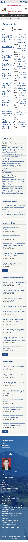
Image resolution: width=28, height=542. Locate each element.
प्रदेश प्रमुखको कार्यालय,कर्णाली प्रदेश (9, 151)
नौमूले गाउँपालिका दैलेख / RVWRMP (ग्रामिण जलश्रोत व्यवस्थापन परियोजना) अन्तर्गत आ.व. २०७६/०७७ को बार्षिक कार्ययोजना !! (14, 245)
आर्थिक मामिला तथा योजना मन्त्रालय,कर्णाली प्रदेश (12, 154)
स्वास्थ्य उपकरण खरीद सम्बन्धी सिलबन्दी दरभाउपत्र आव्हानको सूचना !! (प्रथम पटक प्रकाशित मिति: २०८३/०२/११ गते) (13, 321)
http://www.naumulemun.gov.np (12, 527)
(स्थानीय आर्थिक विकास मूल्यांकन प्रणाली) (14, 212)
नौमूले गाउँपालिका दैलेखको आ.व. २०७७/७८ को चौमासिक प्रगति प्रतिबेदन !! (7, 124)
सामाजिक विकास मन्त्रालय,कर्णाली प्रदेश (10, 158)
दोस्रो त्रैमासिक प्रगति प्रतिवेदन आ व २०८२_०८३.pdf (22, 49)
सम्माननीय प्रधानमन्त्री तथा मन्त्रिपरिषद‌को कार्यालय (12, 147)
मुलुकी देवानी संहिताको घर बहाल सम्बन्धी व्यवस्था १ (12, 186)
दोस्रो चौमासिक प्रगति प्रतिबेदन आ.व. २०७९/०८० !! (7, 93)
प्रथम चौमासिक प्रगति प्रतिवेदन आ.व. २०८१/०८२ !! (7, 76)
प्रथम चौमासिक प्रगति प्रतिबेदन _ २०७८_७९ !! (7, 113)
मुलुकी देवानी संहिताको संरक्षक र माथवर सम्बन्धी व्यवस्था (13, 183)
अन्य (5, 271)
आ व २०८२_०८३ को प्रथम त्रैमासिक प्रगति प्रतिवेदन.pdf (22, 58)
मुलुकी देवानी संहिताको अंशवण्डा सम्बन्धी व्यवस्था (11, 184)
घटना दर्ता (4, 443)
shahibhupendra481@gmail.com (10, 488)
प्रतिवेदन (7, 18)
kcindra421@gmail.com (11, 515)
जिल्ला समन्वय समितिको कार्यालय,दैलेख (9, 167)
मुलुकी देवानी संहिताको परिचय (8, 177)
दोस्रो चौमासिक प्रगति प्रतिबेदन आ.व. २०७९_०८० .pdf (22, 94)
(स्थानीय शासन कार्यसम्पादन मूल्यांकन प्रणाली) (16, 214)
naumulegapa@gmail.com (11, 520)
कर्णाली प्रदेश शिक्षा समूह (7, 174)
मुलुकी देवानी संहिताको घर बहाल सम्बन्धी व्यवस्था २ (12, 188)
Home (2, 18)
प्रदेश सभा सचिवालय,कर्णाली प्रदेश (9, 152)
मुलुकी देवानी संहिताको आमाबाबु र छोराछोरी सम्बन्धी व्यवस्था (13, 181)
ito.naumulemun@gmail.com (9, 524)
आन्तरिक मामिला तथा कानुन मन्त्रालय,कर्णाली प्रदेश (12, 156)
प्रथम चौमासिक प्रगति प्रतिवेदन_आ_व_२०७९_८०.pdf (22, 103)
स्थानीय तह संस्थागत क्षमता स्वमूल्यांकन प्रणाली (16, 205)
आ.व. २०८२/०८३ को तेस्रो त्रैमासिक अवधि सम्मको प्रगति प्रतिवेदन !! (7, 38)
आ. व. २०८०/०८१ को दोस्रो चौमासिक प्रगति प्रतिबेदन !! (7, 85)
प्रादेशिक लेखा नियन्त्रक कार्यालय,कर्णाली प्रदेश (11, 165)
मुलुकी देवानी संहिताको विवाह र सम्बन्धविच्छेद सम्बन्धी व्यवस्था (13, 179)
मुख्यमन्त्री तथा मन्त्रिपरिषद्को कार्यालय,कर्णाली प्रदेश (12, 149)
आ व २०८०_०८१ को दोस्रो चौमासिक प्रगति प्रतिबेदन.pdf (22, 85)
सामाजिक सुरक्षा (6, 445)
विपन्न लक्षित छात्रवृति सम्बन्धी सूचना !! (15, 15)
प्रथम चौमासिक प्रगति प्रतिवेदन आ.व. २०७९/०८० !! (7, 103)
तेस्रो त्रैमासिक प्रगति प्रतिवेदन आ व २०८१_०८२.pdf (22, 67)
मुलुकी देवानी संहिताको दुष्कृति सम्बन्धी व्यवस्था (11, 190)
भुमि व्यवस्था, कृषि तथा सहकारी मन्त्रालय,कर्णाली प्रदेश (13, 160)
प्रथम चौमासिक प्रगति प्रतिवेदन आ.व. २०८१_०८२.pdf (22, 76)
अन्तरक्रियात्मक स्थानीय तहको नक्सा (9, 172)
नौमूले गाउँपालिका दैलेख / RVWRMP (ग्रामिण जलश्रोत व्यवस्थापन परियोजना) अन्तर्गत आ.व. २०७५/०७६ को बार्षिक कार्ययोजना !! (14, 255)
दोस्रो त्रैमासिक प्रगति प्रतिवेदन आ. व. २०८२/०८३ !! (7, 48)
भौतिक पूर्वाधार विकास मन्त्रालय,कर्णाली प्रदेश (11, 163)
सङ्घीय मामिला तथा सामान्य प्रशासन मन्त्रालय (11, 168)
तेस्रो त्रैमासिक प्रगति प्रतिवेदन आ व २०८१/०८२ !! (7, 66)
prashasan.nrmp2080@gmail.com (10, 522)
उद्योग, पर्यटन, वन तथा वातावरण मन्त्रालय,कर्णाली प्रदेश (13, 161)
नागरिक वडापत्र (6, 448)
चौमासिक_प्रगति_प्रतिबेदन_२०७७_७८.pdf (22, 124)
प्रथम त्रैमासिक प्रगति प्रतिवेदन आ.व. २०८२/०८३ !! (7, 58)
